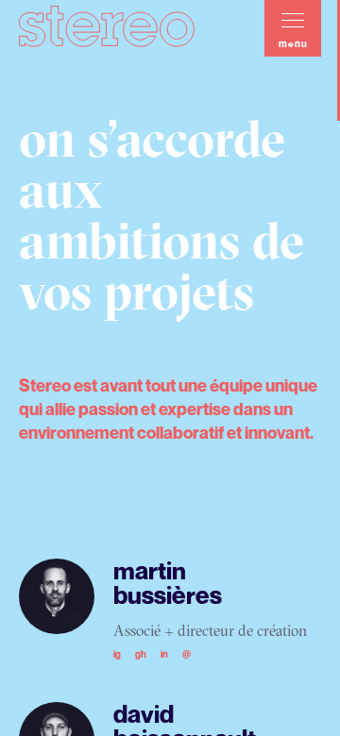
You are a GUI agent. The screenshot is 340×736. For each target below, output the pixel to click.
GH (140, 654)
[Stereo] (107, 23)
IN (164, 654)
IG (117, 654)
